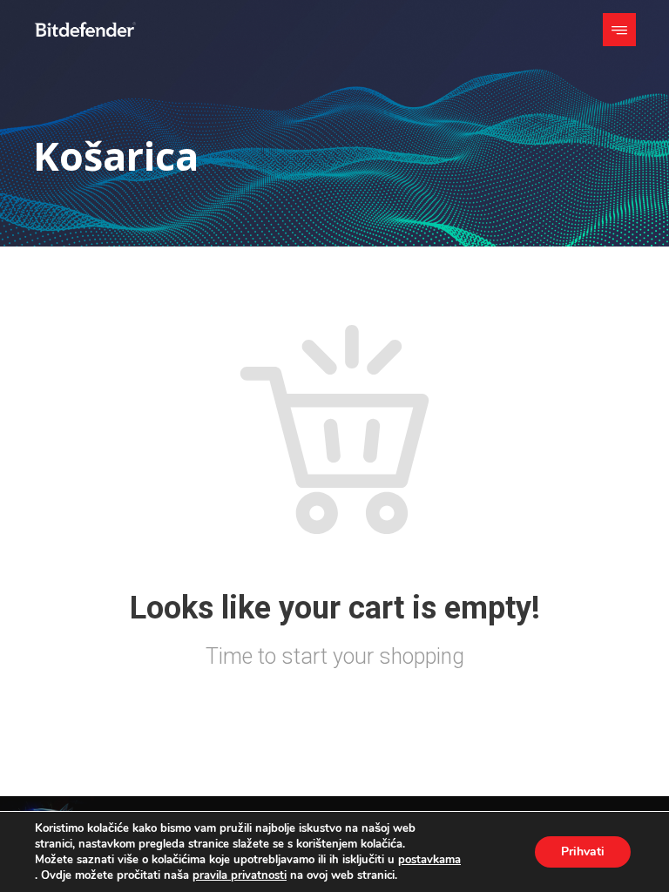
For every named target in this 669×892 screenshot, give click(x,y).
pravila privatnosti (240, 875)
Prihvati (583, 851)
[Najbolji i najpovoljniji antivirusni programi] (85, 29)
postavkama (429, 860)
